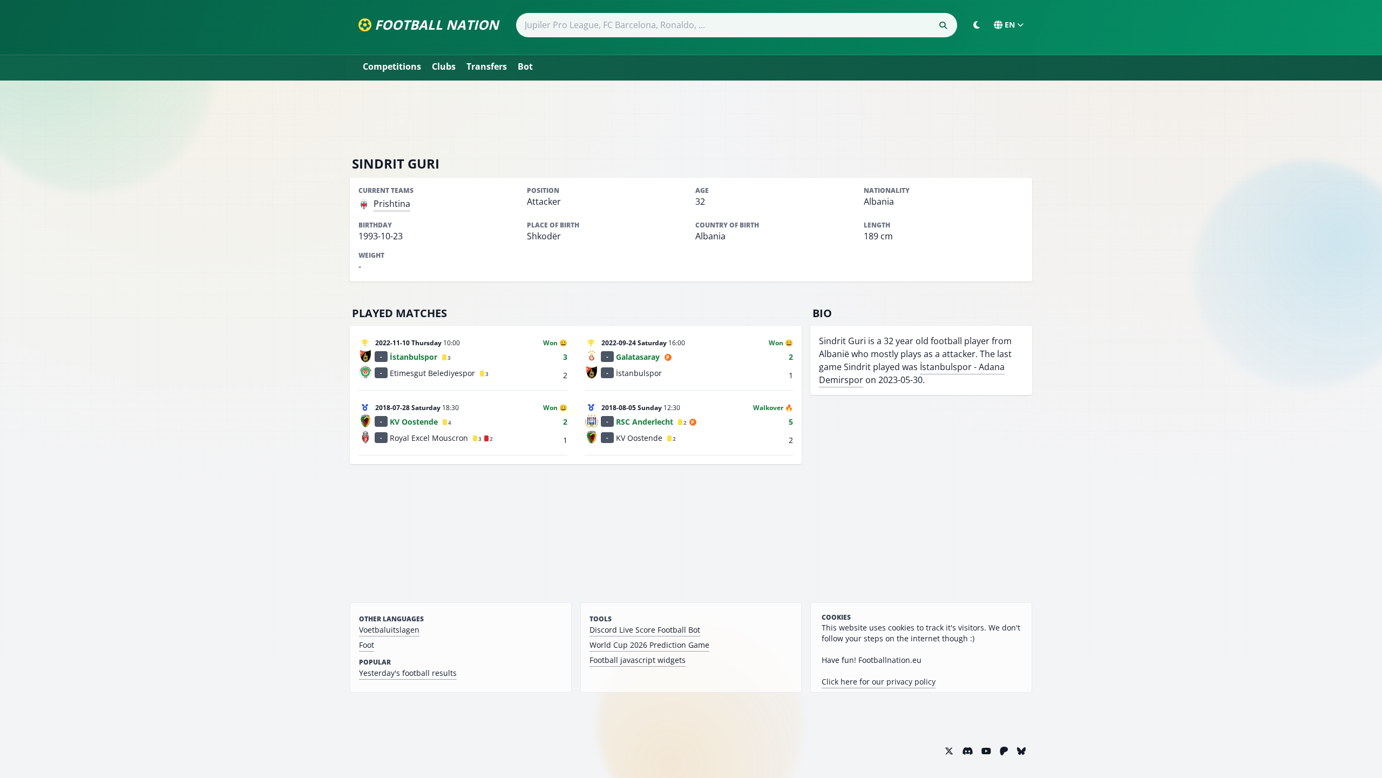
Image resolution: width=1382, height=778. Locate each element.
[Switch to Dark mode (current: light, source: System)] (976, 24)
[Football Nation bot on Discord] (967, 751)
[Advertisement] (691, 117)
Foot (366, 645)
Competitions (392, 66)
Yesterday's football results (408, 673)
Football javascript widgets (638, 660)
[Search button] (943, 25)
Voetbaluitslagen (389, 630)
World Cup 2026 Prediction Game (649, 645)
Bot (525, 66)
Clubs (444, 66)
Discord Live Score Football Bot (645, 630)
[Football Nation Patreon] (1004, 751)
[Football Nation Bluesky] (1021, 751)
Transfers (486, 66)
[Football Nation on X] (949, 751)
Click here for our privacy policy (879, 681)
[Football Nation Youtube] (986, 751)
